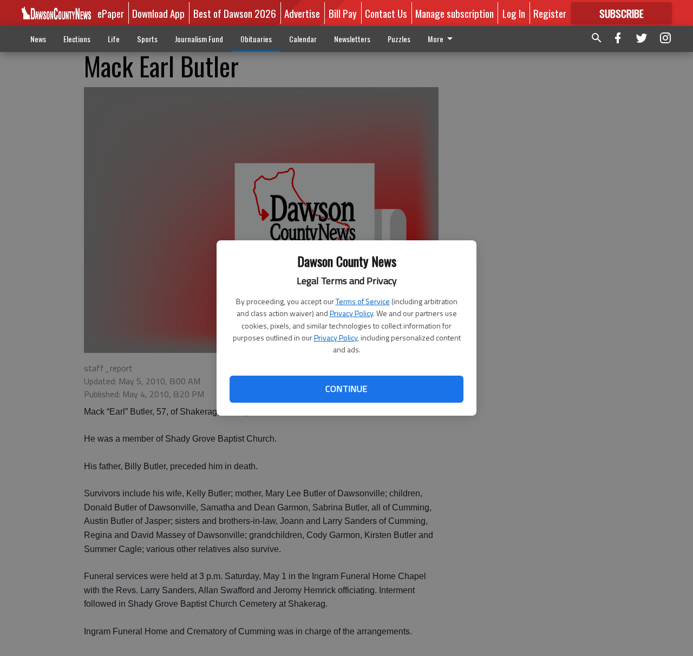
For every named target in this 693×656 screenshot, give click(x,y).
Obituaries (256, 38)
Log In (513, 13)
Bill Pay (343, 13)
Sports (147, 38)
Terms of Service (363, 301)
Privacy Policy (351, 313)
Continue (346, 388)
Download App (158, 13)
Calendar (303, 38)
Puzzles (399, 38)
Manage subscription (454, 13)
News (38, 38)
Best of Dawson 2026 (234, 13)
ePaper (110, 13)
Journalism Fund (199, 38)
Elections (76, 38)
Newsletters (352, 38)
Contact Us (386, 13)
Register (549, 13)
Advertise (302, 13)
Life (114, 38)
